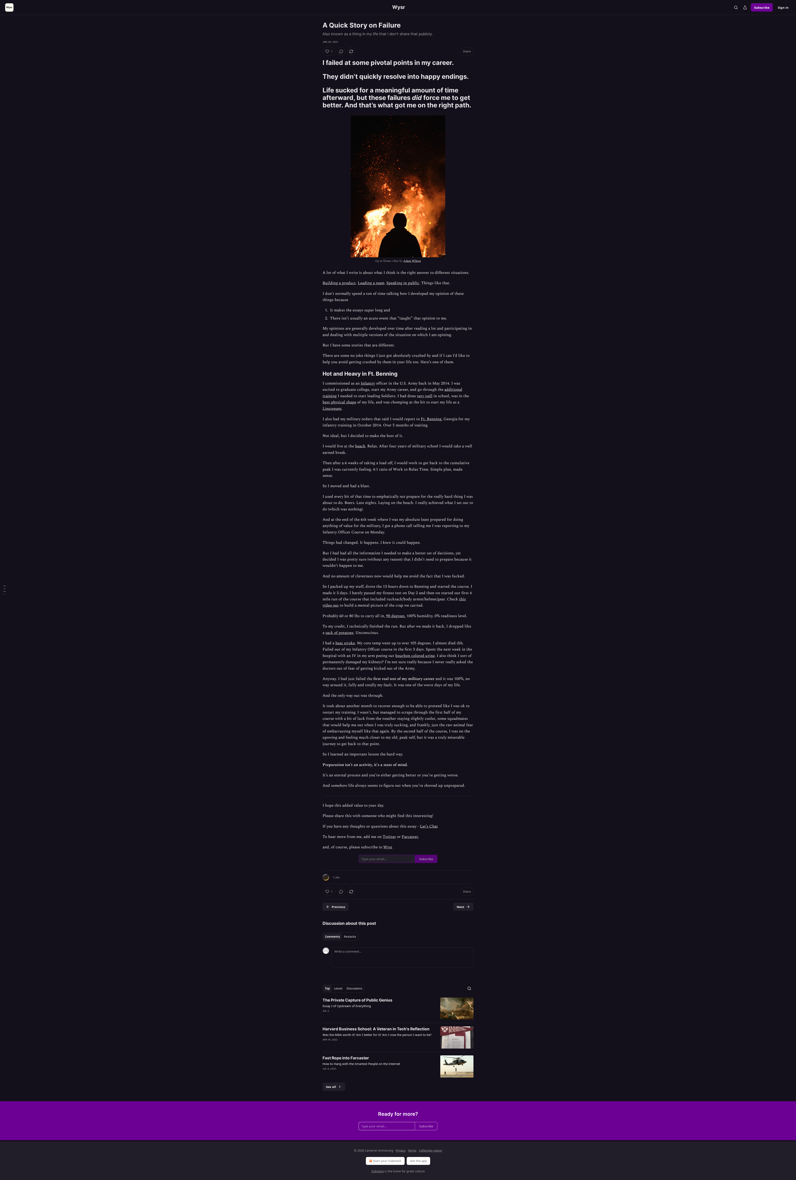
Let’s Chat (429, 826)
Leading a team (371, 283)
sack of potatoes (339, 633)
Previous (338, 907)
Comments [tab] (332, 936)
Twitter (389, 837)
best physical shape (339, 402)
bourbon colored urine (415, 656)
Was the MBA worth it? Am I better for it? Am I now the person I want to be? (377, 1035)
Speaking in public (402, 283)
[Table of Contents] (4, 590)
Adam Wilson (412, 261)
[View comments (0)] (341, 51)
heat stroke (345, 643)
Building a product (339, 283)
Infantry (368, 383)
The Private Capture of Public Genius (357, 1000)
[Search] (736, 7)
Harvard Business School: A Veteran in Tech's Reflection (376, 1029)
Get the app (418, 1161)
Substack (377, 1171)
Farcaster (410, 837)
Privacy (400, 1150)
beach (360, 446)
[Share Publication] (745, 7)
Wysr (387, 847)
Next (460, 907)
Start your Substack (387, 1161)
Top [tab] (327, 988)
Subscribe (761, 7)
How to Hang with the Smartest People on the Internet (361, 1064)
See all (331, 1087)
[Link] (316, 62)
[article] (398, 1008)
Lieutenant (332, 409)
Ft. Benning (431, 419)
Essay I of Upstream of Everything (347, 1006)
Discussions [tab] (354, 988)
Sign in (783, 7)
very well (424, 396)
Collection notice (430, 1150)
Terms (412, 1150)
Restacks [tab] (350, 936)
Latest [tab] (338, 988)
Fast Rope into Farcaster (346, 1058)
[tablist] (340, 936)
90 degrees (395, 616)
